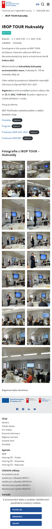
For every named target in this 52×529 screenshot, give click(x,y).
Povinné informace (11, 433)
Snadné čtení (8, 440)
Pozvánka (6, 120)
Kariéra (5, 422)
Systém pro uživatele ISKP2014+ (17, 481)
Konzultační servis (10, 474)
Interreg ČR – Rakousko (13, 464)
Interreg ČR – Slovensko (13, 461)
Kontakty (6, 444)
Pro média (7, 429)
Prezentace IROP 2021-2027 (15, 132)
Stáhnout (17, 120)
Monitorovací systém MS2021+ (16, 485)
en (37, 4)
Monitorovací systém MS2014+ (16, 488)
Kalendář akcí (42, 10)
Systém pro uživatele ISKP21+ (16, 478)
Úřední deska (8, 426)
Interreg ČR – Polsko (11, 457)
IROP (4, 454)
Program (6, 126)
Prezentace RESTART (11, 138)
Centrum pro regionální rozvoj (16, 10)
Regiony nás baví (10, 437)
